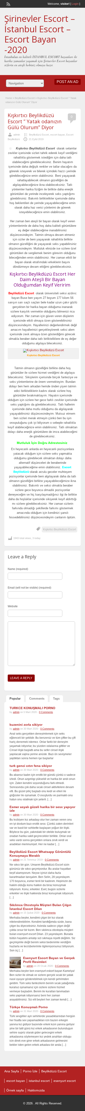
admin (16, 134)
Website (13, 606)
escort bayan (57, 134)
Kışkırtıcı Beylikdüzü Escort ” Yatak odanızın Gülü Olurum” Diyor (35, 121)
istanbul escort (39, 1081)
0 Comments (46, 712)
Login (75, 3)
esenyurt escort (64, 1081)
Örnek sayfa (15, 1090)
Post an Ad (67, 82)
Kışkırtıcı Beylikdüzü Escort (59, 529)
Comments (36, 698)
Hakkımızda (36, 1090)
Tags (56, 698)
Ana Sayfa (11, 1071)
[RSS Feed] (8, 3)
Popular (15, 698)
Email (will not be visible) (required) (29, 587)
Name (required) (18, 569)
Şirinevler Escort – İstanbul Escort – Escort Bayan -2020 (39, 34)
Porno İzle (30, 1071)
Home (8, 98)
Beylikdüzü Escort (25, 98)
